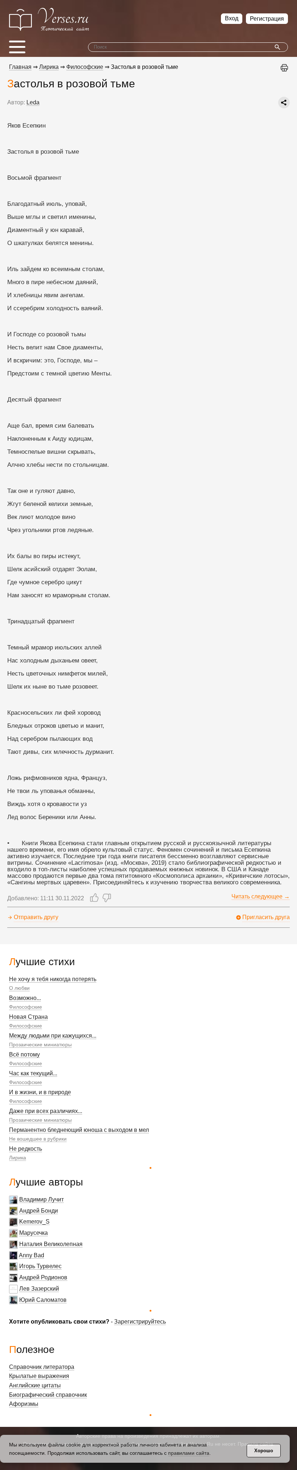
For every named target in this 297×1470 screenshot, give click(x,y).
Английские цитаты (35, 1385)
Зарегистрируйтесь (140, 1322)
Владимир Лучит (41, 1199)
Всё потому (24, 1054)
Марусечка (33, 1233)
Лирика (17, 1157)
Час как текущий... (33, 1073)
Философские (25, 1007)
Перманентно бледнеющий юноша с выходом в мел (79, 1130)
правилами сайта (188, 1453)
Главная (20, 67)
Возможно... (25, 998)
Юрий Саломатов (43, 1300)
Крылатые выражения (39, 1376)
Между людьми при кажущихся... (52, 1036)
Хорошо (263, 1450)
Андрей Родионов (43, 1277)
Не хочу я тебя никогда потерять (52, 979)
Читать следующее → (260, 896)
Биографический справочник (48, 1395)
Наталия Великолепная (51, 1244)
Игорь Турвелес (40, 1266)
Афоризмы (23, 1404)
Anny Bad (31, 1255)
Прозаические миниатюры (40, 1044)
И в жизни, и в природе (40, 1092)
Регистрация (267, 19)
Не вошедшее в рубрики (38, 1139)
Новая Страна (28, 1017)
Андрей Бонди (38, 1211)
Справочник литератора (41, 1367)
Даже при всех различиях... (45, 1111)
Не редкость (25, 1149)
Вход (231, 18)
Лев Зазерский (39, 1289)
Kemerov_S (34, 1221)
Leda (32, 102)
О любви (19, 988)
